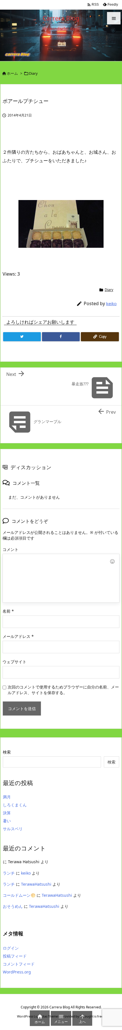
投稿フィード (15, 956)
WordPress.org (17, 972)
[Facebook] (61, 336)
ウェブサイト (14, 661)
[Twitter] (22, 336)
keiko (111, 303)
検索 (7, 752)
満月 (7, 797)
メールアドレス (18, 636)
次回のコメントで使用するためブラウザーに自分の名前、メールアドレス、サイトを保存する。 (63, 689)
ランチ (9, 873)
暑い (7, 820)
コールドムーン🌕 (19, 895)
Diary (33, 73)
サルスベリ (13, 828)
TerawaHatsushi (36, 884)
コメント (10, 549)
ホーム (12, 73)
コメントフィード (19, 964)
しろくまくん (15, 805)
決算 (7, 812)
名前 (8, 611)
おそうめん (13, 906)
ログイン (11, 948)
